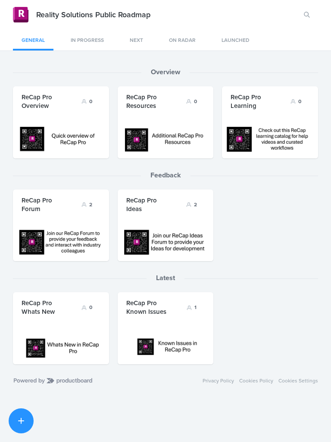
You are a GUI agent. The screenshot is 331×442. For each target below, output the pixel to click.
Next (136, 40)
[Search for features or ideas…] (307, 15)
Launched (236, 40)
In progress (87, 40)
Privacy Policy (218, 380)
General (33, 40)
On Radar (182, 40)
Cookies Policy (256, 380)
